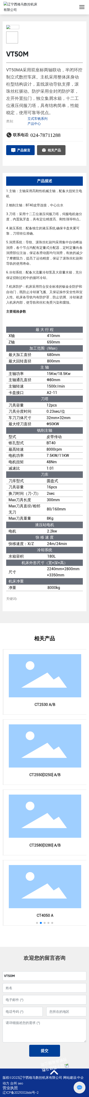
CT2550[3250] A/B (44, 775)
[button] (37, 923)
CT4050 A (44, 915)
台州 (13, 1083)
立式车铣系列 (37, 118)
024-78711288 (45, 135)
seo (20, 1083)
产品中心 (34, 123)
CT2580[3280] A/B (44, 845)
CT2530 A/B (44, 704)
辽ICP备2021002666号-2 (20, 1092)
